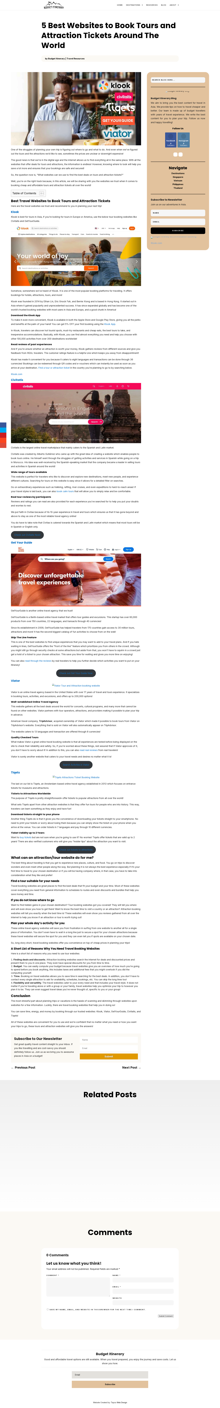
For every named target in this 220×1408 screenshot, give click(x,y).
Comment (52, 1275)
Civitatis (17, 380)
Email (117, 1287)
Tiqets (15, 772)
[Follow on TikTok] (180, 154)
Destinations (177, 173)
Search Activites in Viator (76, 764)
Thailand (178, 188)
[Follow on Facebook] (102, 1394)
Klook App (109, 324)
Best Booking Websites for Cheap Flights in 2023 (72, 1181)
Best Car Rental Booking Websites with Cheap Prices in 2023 (80, 1112)
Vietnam (178, 180)
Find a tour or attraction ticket (54, 367)
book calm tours (65, 491)
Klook (15, 212)
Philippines (178, 184)
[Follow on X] (107, 1394)
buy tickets (25, 837)
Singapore (178, 177)
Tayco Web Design (119, 1402)
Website (117, 1298)
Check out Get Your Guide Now (76, 673)
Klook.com (16, 374)
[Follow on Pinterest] (175, 154)
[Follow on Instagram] (118, 1394)
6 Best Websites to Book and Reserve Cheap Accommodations (81, 1148)
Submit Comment (166, 1316)
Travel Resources (76, 58)
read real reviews (89, 750)
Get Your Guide (21, 543)
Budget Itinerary (56, 58)
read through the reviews (38, 660)
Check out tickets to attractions (76, 849)
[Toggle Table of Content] (40, 193)
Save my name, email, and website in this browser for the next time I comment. (98, 1310)
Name (117, 1275)
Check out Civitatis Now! (27, 535)
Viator (15, 681)
